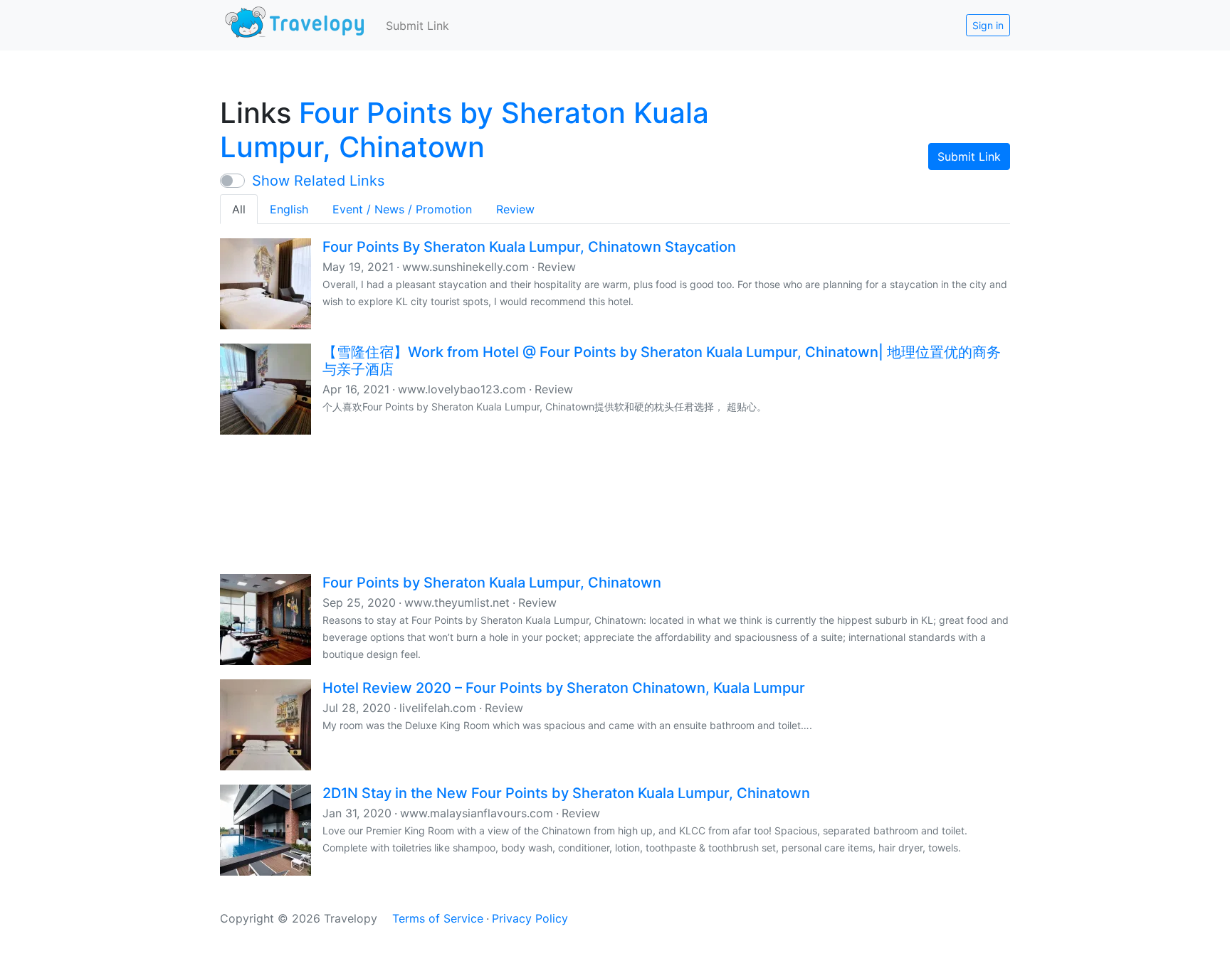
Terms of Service (437, 918)
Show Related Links (318, 180)
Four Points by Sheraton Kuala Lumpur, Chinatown (464, 129)
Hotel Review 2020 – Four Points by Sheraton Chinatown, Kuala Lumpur (563, 687)
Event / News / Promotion (402, 209)
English (289, 209)
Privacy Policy (530, 918)
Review (515, 209)
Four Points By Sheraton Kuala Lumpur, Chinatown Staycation (529, 246)
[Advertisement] (615, 503)
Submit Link (417, 25)
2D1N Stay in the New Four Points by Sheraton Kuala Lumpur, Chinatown (566, 793)
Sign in (988, 25)
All (239, 209)
